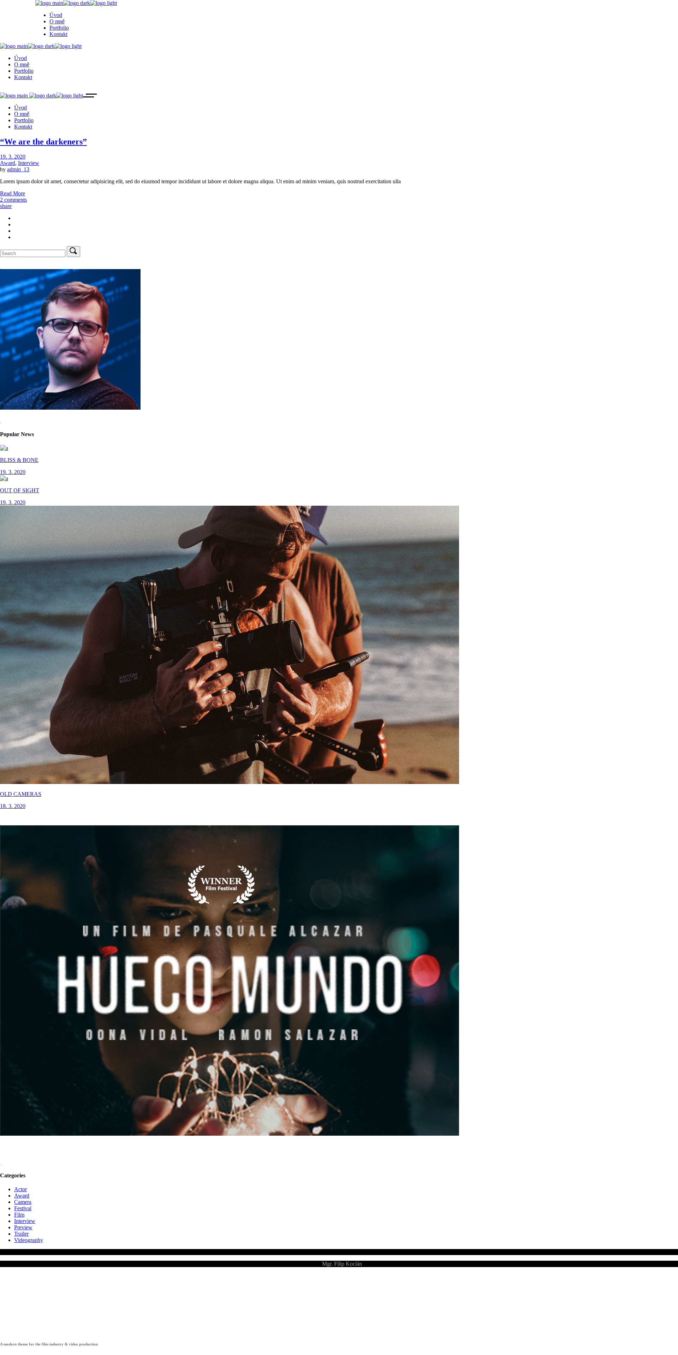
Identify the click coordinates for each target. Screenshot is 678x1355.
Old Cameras (20, 794)
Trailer (21, 1234)
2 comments (13, 200)
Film (19, 1215)
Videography (28, 1240)
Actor (20, 1189)
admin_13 (18, 169)
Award (7, 163)
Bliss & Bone (19, 460)
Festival (22, 1208)
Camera (22, 1202)
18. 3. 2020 (12, 806)
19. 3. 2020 (12, 157)
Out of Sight (19, 490)
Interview (28, 163)
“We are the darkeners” (43, 141)
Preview (23, 1227)
